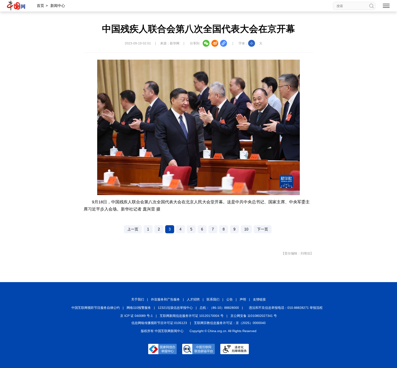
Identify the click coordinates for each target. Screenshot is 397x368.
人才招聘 (193, 299)
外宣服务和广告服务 (165, 299)
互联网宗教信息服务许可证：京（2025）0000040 (230, 323)
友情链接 (259, 299)
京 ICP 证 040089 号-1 (136, 316)
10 (246, 229)
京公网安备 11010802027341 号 (253, 316)
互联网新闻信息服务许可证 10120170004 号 (192, 316)
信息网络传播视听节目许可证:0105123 (159, 323)
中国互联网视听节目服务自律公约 (95, 308)
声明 (243, 299)
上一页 (132, 229)
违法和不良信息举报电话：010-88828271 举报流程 (286, 308)
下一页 (262, 229)
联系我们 (213, 299)
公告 (229, 299)
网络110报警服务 (139, 308)
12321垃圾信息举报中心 (175, 308)
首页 (40, 6)
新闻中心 (57, 6)
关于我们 (137, 299)
